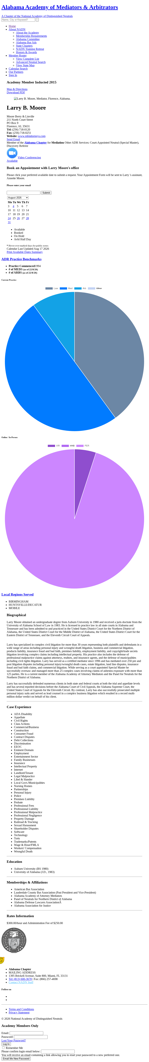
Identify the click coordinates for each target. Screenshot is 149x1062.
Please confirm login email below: (20, 1051)
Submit (46, 192)
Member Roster (18, 55)
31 (9, 222)
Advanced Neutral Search (31, 62)
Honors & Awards (26, 52)
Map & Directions (17, 89)
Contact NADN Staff (21, 982)
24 (9, 218)
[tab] (74, 259)
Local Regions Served (17, 594)
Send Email (13, 139)
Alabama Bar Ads (26, 42)
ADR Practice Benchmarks (21, 259)
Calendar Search (18, 68)
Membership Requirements (31, 35)
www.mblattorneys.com (31, 136)
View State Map (25, 65)
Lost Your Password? (13, 1040)
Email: (5, 1033)
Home (12, 26)
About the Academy (27, 32)
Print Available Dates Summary (25, 252)
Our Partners (16, 71)
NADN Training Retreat (30, 49)
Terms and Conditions (21, 1009)
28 (27, 218)
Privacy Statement (19, 1012)
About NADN (17, 29)
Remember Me (14, 1047)
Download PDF (16, 92)
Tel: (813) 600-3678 (20, 979)
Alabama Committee (28, 39)
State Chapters (24, 45)
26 (18, 218)
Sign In (13, 75)
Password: (7, 1036)
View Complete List (27, 58)
